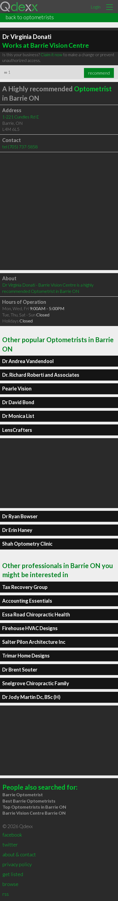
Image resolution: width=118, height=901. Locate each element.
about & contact (19, 854)
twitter (10, 844)
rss (5, 894)
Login (95, 6)
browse (10, 884)
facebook (12, 835)
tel (20, 146)
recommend (99, 72)
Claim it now (51, 54)
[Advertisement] (59, 211)
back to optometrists (29, 17)
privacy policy (17, 864)
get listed (12, 874)
